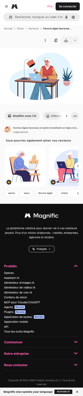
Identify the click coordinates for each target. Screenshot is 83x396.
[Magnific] (41, 216)
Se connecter (68, 6)
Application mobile (16, 322)
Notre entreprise (16, 353)
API (6, 327)
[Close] (77, 391)
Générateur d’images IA (19, 282)
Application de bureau (24, 317)
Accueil (8, 28)
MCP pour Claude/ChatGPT (22, 302)
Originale (26, 53)
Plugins (14, 312)
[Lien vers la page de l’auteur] (7, 130)
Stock (20, 28)
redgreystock (20, 132)
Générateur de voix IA (18, 292)
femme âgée (45, 193)
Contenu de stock (15, 297)
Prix (50, 6)
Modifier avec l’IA (24, 116)
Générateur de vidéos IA (19, 287)
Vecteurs (33, 28)
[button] (41, 249)
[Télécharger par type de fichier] (75, 40)
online (64, 193)
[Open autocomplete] (9, 17)
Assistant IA (11, 278)
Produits (10, 266)
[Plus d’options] (45, 40)
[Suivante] (66, 116)
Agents (14, 307)
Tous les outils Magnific (19, 331)
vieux (27, 193)
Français (42, 249)
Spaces (9, 273)
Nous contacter (16, 365)
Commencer (13, 342)
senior (11, 193)
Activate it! (63, 391)
